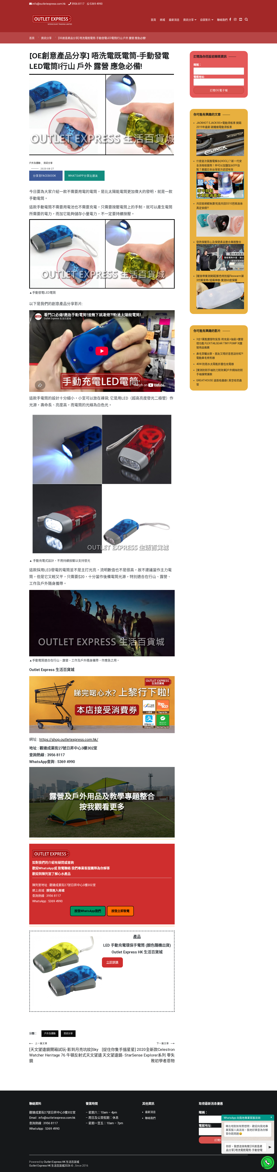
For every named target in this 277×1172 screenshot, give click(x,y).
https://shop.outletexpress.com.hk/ (68, 739)
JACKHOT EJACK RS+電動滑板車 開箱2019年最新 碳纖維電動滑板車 (218, 124)
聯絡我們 (222, 19)
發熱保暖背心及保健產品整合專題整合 (218, 241)
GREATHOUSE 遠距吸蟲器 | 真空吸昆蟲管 (219, 382)
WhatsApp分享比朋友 (83, 175)
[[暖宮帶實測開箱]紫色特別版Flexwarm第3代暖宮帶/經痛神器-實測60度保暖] (220, 296)
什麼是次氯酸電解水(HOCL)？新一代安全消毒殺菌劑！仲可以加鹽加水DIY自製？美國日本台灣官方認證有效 (219, 165)
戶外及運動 (35, 163)
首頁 (153, 19)
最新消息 (174, 19)
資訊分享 (188, 19)
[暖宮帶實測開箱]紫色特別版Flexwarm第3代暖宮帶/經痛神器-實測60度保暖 (220, 278)
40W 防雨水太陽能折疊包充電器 (215, 364)
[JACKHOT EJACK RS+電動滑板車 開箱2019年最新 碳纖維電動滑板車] (220, 143)
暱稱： (197, 64)
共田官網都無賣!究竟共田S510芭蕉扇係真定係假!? (219, 205)
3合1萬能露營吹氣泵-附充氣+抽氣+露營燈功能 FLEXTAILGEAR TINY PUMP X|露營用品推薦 (219, 343)
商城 (162, 19)
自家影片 (205, 19)
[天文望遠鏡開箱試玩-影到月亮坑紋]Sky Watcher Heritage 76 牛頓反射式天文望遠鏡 (65, 1052)
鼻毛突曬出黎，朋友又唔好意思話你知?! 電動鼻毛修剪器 (219, 355)
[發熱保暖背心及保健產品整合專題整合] (220, 258)
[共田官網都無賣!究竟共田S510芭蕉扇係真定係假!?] (220, 224)
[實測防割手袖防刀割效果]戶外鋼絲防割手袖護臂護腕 (219, 372)
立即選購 (112, 962)
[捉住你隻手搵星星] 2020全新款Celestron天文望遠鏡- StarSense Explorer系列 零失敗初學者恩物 (138, 1052)
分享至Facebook (44, 175)
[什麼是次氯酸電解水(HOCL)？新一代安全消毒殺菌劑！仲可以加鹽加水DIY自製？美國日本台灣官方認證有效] (220, 186)
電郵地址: (199, 76)
